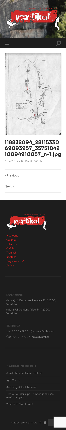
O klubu (10, 248)
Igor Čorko (13, 380)
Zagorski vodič (15, 261)
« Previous (12, 175)
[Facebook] (40, 422)
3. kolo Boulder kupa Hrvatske (24, 373)
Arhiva (10, 265)
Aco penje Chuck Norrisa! (21, 387)
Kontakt (11, 257)
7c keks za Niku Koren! (19, 404)
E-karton (11, 244)
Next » (9, 186)
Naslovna (12, 235)
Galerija (11, 239)
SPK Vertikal (29, 422)
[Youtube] (45, 422)
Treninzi (11, 252)
